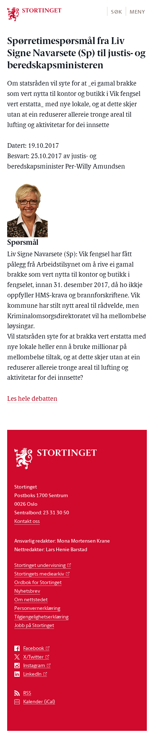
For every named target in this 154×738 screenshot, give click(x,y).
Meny (137, 11)
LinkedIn (32, 674)
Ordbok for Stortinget (38, 582)
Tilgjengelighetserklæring (41, 616)
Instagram (34, 665)
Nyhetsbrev (27, 590)
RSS (27, 693)
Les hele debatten (32, 399)
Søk (116, 11)
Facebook (33, 648)
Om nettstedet (31, 599)
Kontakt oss (27, 521)
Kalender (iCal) (39, 701)
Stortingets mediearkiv (39, 573)
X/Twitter (33, 657)
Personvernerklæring (37, 608)
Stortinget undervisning (40, 565)
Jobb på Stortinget (34, 625)
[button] (116, 11)
